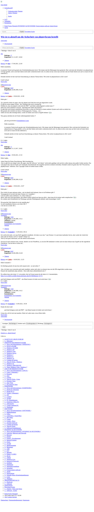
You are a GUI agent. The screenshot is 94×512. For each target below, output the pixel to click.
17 (11, 55)
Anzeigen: (5, 323)
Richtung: (41, 323)
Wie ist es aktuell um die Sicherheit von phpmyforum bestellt (29, 37)
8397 (11, 88)
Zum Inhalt (4, 5)
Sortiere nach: (22, 323)
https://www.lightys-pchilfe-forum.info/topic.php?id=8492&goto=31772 (22, 276)
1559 (11, 217)
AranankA (4, 215)
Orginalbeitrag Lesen (23, 120)
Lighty (3, 86)
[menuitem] (15, 11)
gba (2, 54)
